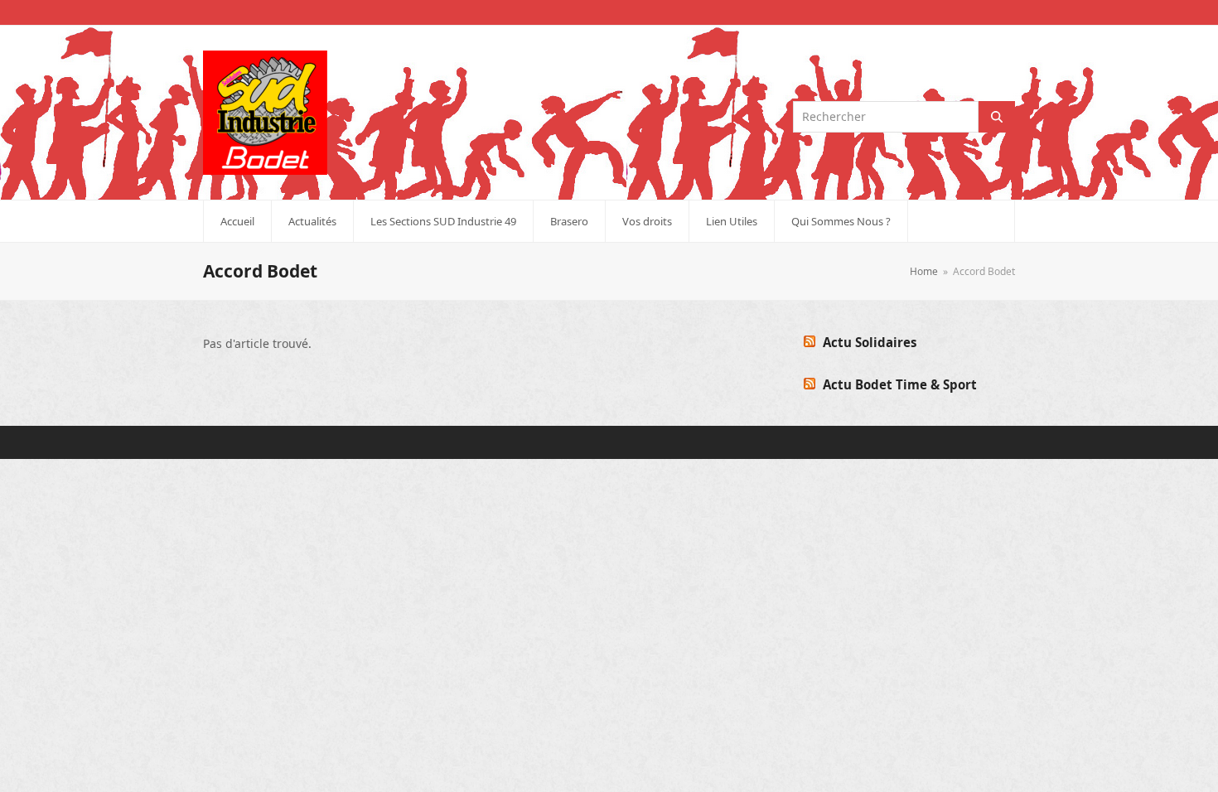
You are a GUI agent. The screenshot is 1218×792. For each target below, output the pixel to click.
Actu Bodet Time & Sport (900, 384)
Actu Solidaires (869, 342)
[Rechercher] (997, 117)
